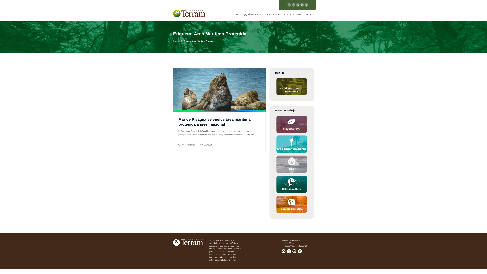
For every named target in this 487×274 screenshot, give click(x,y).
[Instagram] (302, 5)
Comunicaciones (292, 14)
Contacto (309, 14)
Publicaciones (273, 14)
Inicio (237, 14)
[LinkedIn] (298, 5)
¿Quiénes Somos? (253, 14)
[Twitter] (293, 5)
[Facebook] (289, 5)
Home (176, 41)
